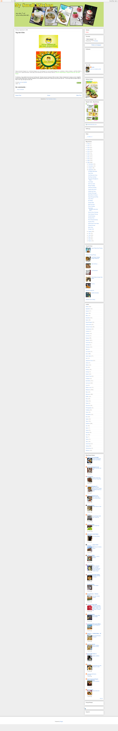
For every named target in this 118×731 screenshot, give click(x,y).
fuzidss (89, 514)
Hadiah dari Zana (92, 191)
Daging (87, 338)
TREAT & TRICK (91, 555)
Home (48, 95)
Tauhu (87, 439)
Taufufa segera (95, 585)
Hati (87, 349)
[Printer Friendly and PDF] (79, 83)
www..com (89, 136)
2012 (88, 155)
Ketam (87, 374)
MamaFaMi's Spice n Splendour (92, 654)
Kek (87, 367)
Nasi (87, 398)
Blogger (61, 721)
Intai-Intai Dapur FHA (92, 604)
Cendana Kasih (90, 524)
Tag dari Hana (91, 221)
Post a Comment (20, 89)
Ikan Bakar (90, 200)
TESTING (89, 675)
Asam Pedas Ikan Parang (96, 248)
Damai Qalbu (90, 689)
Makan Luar (88, 387)
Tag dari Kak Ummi (92, 189)
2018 (88, 143)
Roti (87, 416)
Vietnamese (88, 448)
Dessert (87, 340)
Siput (87, 428)
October (90, 167)
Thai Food (88, 443)
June (89, 235)
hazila (93, 67)
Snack (87, 430)
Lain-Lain (88, 383)
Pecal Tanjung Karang (93, 219)
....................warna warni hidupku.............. (92, 545)
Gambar (88, 344)
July (89, 233)
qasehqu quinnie (91, 644)
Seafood (88, 423)
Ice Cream (88, 351)
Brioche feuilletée (95, 681)
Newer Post (18, 95)
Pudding (88, 410)
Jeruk (87, 362)
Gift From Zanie (91, 183)
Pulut (87, 412)
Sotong (87, 432)
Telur (87, 441)
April (89, 238)
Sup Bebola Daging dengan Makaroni (95, 258)
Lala (87, 385)
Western (88, 450)
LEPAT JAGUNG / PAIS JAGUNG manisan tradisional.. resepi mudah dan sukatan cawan (96, 568)
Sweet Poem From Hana (93, 223)
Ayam (87, 313)
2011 (88, 156)
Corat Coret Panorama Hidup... (94, 623)
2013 (88, 153)
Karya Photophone (96, 625)
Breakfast (88, 317)
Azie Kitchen (90, 476)
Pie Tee (93, 283)
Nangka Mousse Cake (96, 506)
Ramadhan (88, 414)
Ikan (87, 353)
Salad (87, 419)
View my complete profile (95, 69)
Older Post (78, 95)
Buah (87, 320)
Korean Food (89, 376)
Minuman (88, 394)
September (90, 169)
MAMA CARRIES (95, 655)
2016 (88, 147)
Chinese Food (89, 326)
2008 (88, 162)
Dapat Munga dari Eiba (93, 196)
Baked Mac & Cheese (93, 194)
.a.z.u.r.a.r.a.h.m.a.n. (91, 674)
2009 (88, 160)
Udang (87, 446)
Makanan (88, 389)
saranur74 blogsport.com (93, 467)
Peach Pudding (91, 206)
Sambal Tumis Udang (90, 299)
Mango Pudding (91, 185)
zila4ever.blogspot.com (92, 495)
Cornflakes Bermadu (92, 171)
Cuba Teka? (90, 198)
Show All (101, 698)
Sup (87, 434)
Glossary (88, 347)
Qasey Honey (90, 564)
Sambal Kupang (91, 216)
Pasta (87, 401)
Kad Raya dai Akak (92, 177)
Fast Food (88, 342)
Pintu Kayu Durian (96, 536)
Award (87, 311)
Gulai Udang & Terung (93, 214)
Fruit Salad (90, 181)
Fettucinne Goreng (92, 187)
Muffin (87, 396)
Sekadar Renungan (92, 193)
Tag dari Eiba (91, 202)
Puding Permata (91, 225)
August (90, 231)
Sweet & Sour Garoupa (93, 212)
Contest (87, 331)
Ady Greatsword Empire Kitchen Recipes (92, 679)
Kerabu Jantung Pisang (91, 254)
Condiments (88, 329)
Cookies (88, 333)
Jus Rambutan (94, 270)
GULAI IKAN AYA (95, 690)
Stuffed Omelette (95, 292)
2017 (88, 145)
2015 (88, 149)
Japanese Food (89, 360)
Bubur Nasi (90, 227)
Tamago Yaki (91, 229)
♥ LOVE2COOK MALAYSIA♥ (93, 574)
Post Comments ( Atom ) (51, 98)
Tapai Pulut (90, 173)
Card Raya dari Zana (92, 175)
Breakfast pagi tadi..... (90, 290)
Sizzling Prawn (91, 217)
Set (86, 425)
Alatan (87, 306)
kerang (87, 371)
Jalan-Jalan (88, 356)
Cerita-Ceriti (88, 324)
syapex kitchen (90, 505)
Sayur (87, 421)
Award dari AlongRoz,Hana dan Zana (93, 209)
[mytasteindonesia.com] (91, 124)
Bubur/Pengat (89, 322)
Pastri (87, 403)
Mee (87, 392)
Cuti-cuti (88, 335)
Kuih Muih (88, 380)
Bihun (87, 315)
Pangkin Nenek (90, 584)
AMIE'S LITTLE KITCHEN (93, 457)
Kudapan (88, 378)
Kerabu (87, 369)
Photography (89, 407)
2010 (88, 158)
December (90, 164)
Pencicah (88, 405)
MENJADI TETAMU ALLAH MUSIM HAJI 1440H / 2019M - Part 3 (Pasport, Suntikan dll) (96, 608)
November (90, 166)
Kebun (87, 365)
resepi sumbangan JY (92, 486)
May (89, 237)
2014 (88, 151)
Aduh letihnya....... (95, 263)
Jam (87, 358)
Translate (96, 40)
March (89, 240)
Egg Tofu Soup (91, 204)
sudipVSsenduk (91, 614)
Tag (19, 83)
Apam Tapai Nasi (95, 525)
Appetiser (88, 308)
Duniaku (89, 664)
